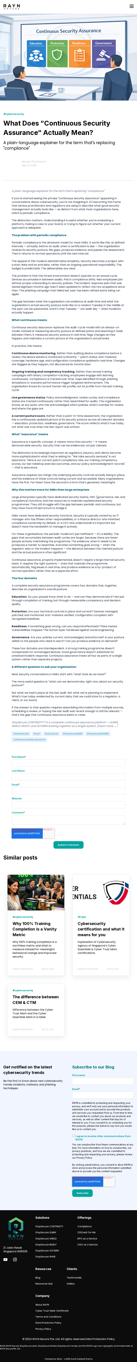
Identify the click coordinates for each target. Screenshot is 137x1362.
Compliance (84, 1226)
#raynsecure (51, 733)
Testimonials (74, 1277)
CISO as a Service (87, 1244)
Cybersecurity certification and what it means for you (101, 929)
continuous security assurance (29, 739)
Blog (37, 1277)
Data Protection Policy (48, 1322)
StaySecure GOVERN (47, 1250)
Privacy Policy (43, 1329)
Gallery (71, 1283)
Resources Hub (44, 1283)
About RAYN (42, 1304)
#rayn (37, 733)
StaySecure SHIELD (46, 1238)
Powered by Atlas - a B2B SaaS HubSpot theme (68, 1358)
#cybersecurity (21, 733)
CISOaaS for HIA (86, 1232)
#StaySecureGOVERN (98, 733)
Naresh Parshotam (34, 161)
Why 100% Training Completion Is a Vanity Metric (35, 929)
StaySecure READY (46, 1244)
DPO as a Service (87, 1238)
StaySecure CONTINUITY (49, 1226)
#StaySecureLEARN (72, 733)
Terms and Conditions (48, 1316)
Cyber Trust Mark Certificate (52, 1310)
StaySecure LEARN (45, 1232)
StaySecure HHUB (45, 1256)
